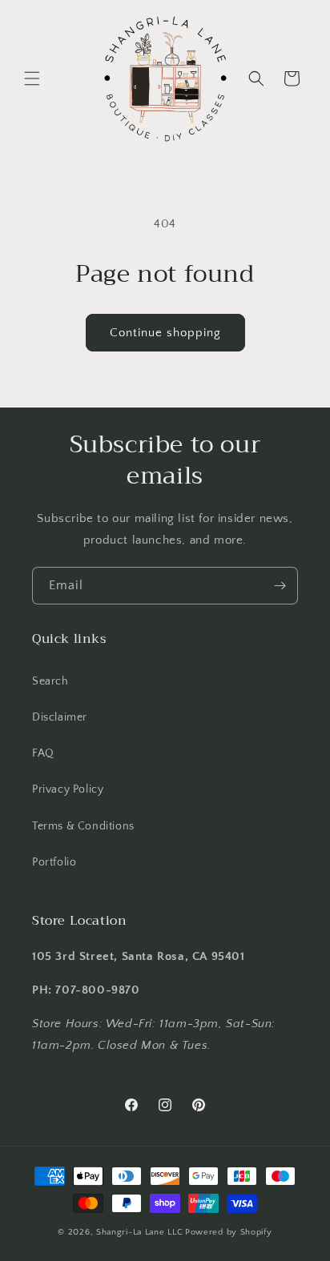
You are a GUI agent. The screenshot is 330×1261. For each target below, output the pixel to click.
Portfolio (54, 862)
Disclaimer (59, 717)
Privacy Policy (67, 789)
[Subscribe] (279, 585)
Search (50, 681)
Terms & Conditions (83, 826)
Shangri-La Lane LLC (139, 1232)
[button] (32, 78)
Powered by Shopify (228, 1232)
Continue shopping (165, 332)
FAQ (43, 753)
